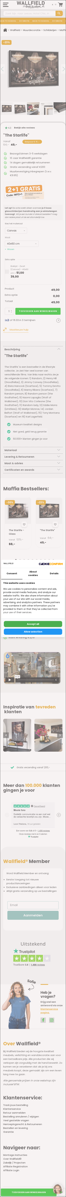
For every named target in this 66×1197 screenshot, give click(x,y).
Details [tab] (54, 573)
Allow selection (33, 631)
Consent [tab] (12, 573)
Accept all (33, 624)
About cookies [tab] (33, 573)
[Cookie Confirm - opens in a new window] (51, 564)
